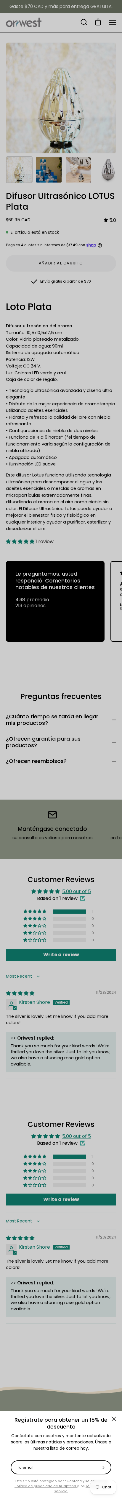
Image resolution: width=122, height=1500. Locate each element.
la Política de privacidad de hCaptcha (61, 1483)
